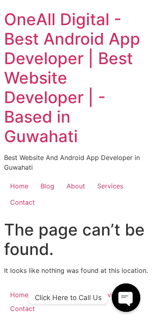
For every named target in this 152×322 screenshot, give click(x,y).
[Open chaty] (126, 297)
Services (110, 186)
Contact (22, 202)
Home (19, 186)
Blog (47, 186)
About (75, 186)
